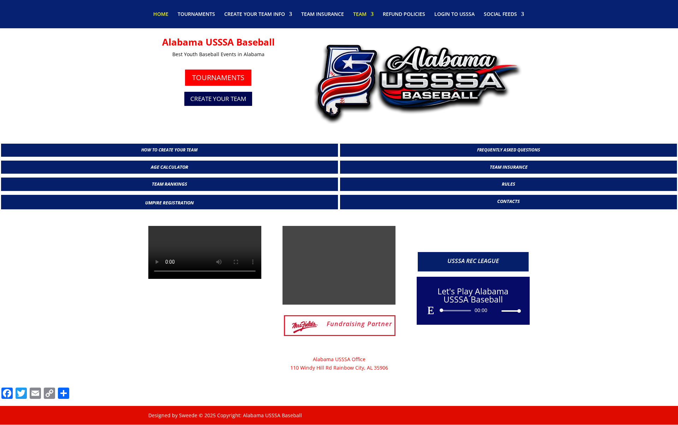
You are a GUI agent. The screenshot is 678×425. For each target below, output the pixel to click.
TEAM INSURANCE (322, 14)
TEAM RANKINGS (169, 184)
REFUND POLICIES (404, 14)
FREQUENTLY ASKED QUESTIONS (508, 150)
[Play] (430, 310)
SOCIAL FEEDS (500, 14)
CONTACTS (508, 201)
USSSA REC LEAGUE (473, 261)
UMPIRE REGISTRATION (169, 202)
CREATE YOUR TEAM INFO (254, 14)
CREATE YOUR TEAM (218, 99)
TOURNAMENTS (196, 14)
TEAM (360, 14)
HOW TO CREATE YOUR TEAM (169, 150)
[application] (473, 310)
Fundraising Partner (359, 323)
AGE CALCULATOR (169, 167)
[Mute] (495, 311)
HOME (160, 14)
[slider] (509, 310)
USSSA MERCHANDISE (473, 237)
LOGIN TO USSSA (454, 14)
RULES (508, 184)
